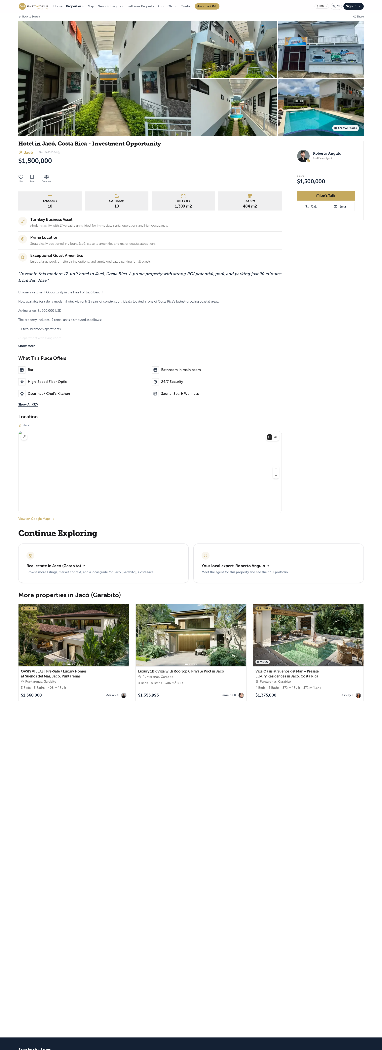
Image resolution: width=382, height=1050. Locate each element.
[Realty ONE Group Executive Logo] (33, 6)
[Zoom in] (276, 469)
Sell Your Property (141, 6)
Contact (187, 6)
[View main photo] (104, 78)
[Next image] (124, 635)
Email (343, 206)
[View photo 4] (234, 107)
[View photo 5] (321, 107)
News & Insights (109, 6)
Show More (26, 346)
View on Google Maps (34, 519)
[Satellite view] (275, 437)
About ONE (166, 6)
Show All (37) (28, 404)
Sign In (351, 6)
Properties (73, 6)
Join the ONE (207, 6)
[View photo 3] (321, 49)
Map (91, 6)
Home (57, 6)
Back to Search (31, 16)
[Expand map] (24, 437)
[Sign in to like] (20, 177)
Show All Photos (347, 128)
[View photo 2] (234, 49)
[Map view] (269, 437)
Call (314, 206)
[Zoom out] (276, 475)
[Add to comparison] (123, 661)
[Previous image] (23, 635)
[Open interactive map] (150, 472)
